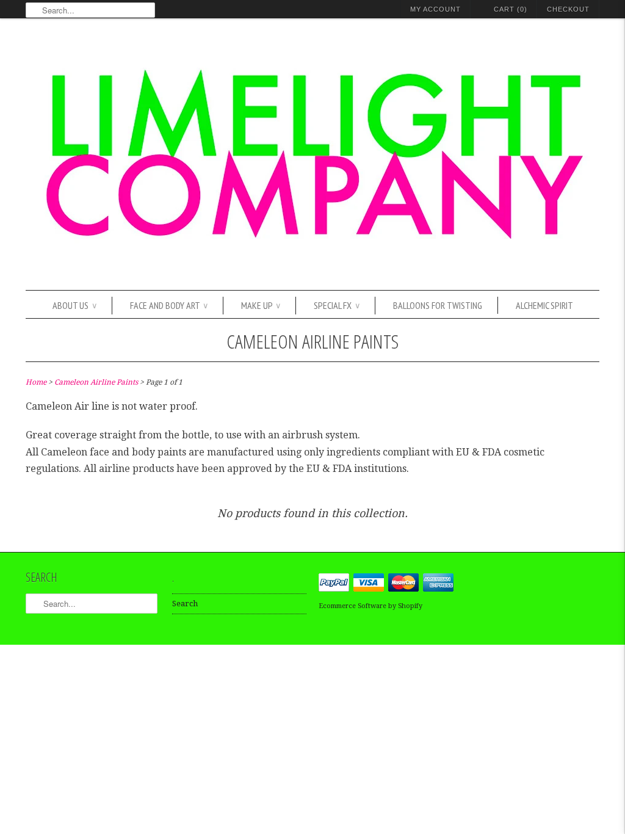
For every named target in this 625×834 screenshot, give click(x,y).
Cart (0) (510, 9)
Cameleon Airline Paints (312, 341)
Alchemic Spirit (544, 305)
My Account (435, 9)
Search (185, 603)
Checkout (568, 9)
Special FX (336, 305)
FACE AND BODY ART (169, 305)
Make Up (260, 305)
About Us (74, 305)
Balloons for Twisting (437, 305)
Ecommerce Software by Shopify (370, 606)
